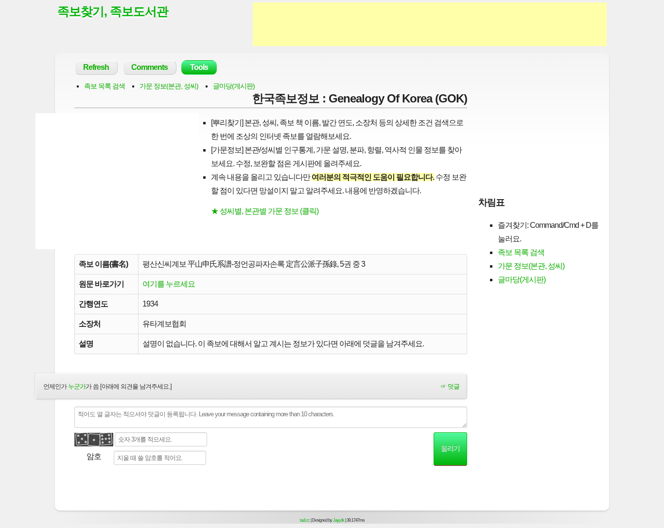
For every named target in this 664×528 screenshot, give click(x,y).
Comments (149, 67)
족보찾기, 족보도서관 (112, 11)
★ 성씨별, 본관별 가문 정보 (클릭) (264, 211)
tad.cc (305, 520)
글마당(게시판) (234, 86)
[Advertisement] (430, 24)
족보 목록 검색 (104, 86)
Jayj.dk (338, 520)
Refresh (96, 67)
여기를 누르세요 (168, 284)
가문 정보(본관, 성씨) (169, 86)
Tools (199, 67)
